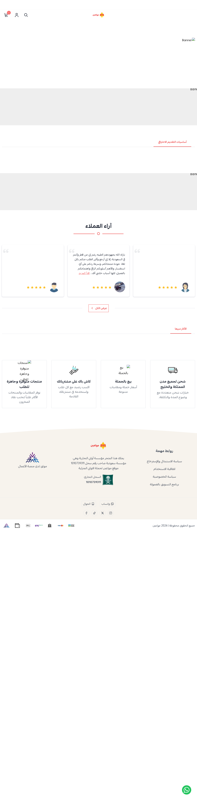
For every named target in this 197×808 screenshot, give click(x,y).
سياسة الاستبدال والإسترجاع (164, 461)
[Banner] (98, 62)
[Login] (16, 15)
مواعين (156, 525)
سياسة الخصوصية (164, 477)
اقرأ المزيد (84, 273)
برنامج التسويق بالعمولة (164, 484)
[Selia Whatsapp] (186, 790)
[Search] (25, 15)
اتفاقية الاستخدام (164, 469)
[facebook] (86, 513)
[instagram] (111, 513)
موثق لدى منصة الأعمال (32, 466)
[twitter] (102, 513)
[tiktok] (94, 513)
